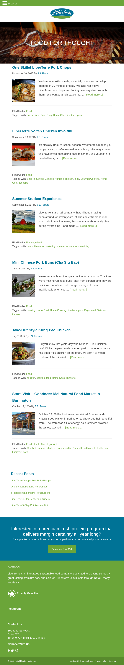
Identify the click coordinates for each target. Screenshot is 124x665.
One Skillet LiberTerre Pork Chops (41, 67)
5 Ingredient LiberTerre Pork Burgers (30, 493)
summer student (65, 246)
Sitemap (112, 661)
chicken (69, 179)
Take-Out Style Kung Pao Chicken (41, 330)
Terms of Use (87, 661)
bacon (30, 115)
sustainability (82, 246)
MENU (12, 3)
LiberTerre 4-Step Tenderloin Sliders (30, 499)
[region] (62, 43)
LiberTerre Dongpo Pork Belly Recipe (31, 480)
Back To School (35, 179)
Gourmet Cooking (89, 179)
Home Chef (59, 115)
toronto (16, 314)
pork (79, 115)
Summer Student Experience (37, 199)
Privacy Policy (101, 661)
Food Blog (46, 115)
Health (36, 444)
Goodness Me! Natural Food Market (76, 448)
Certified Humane (54, 179)
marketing (50, 246)
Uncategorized (34, 242)
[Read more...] (94, 94)
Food (29, 111)
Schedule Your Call (62, 549)
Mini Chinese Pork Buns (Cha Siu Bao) (45, 262)
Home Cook (58, 378)
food (37, 115)
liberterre (71, 115)
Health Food (102, 448)
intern (30, 246)
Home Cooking (58, 310)
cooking (31, 310)
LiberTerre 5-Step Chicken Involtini (42, 131)
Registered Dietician (95, 310)
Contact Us (75, 661)
